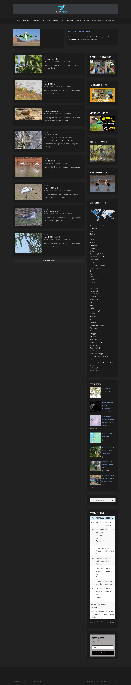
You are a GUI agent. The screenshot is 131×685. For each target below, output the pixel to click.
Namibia (93, 317)
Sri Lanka (93, 345)
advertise (98, 37)
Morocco (93, 314)
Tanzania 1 (94, 348)
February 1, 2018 (49, 137)
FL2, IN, (109, 362)
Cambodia (94, 245)
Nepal (92, 319)
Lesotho (93, 302)
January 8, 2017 (48, 239)
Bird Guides (46, 21)
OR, (91, 365)
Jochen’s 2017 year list (51, 211)
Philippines (94, 334)
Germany (93, 280)
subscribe (107, 37)
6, (106, 357)
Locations (70, 21)
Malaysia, (94, 305)
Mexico (92, 311)
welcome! (93, 40)
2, (96, 240)
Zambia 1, (94, 371)
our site (81, 37)
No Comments (67, 61)
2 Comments (68, 86)
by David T (58, 61)
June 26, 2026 (48, 61)
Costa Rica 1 (94, 260)
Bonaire (93, 237)
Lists (62, 21)
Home (18, 21)
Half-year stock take (51, 59)
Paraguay (93, 328)
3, (99, 254)
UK (91, 359)
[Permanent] (28, 72)
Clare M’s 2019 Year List (52, 84)
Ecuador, (93, 268)
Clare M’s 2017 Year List (52, 237)
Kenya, (92, 300)
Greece (92, 285)
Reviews (86, 21)
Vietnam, (93, 368)
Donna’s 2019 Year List (51, 111)
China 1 (93, 254)
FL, (104, 362)
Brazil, (92, 240)
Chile (92, 251)
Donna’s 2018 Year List (51, 188)
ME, (113, 362)
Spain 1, (93, 342)
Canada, (93, 248)
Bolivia (92, 234)
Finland (93, 277)
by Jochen (59, 214)
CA (98, 362)
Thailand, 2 (94, 351)
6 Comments (68, 137)
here (95, 622)
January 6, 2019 (48, 86)
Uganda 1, (94, 357)
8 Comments (68, 214)
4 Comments (67, 163)
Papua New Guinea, (97, 325)
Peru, (92, 331)
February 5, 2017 (49, 214)
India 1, (93, 294)
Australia (93, 228)
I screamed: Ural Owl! (51, 134)
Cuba (92, 262)
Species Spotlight (97, 21)
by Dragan (59, 137)
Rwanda (93, 337)
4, (101, 254)
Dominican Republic (97, 265)
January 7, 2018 (48, 163)
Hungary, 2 (94, 291)
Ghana (92, 282)
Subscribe (103, 653)
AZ (95, 362)
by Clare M (59, 86)
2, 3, (101, 225)
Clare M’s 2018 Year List (52, 161)
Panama (93, 322)
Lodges (79, 21)
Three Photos (110, 21)
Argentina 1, (95, 225)
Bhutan (92, 231)
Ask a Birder (36, 21)
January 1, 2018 (48, 190)
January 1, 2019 (48, 114)
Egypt (92, 274)
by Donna (58, 114)
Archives (26, 21)
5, (103, 254)
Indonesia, (94, 297)
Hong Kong (94, 288)
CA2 (101, 362)
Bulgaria (93, 243)
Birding (55, 21)
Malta (92, 308)
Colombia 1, (94, 257)
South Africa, (95, 339)
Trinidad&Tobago (96, 354)
